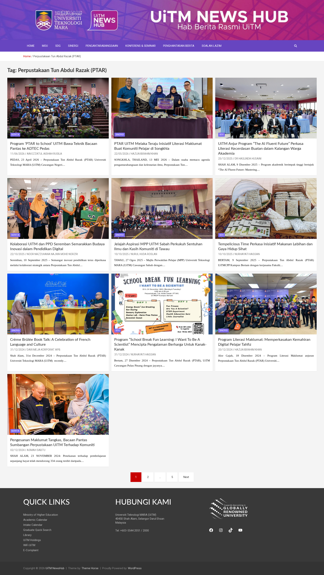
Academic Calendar (35, 520)
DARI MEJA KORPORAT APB (43, 349)
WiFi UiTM (29, 545)
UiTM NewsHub (55, 568)
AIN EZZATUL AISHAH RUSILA (44, 153)
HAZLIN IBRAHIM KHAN (144, 153)
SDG (58, 45)
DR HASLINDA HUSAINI (248, 158)
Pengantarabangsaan (102, 45)
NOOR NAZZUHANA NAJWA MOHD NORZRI (52, 254)
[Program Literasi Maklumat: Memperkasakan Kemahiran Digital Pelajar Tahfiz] (266, 304)
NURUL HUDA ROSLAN (144, 254)
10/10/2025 (121, 254)
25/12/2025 (225, 158)
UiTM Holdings (32, 540)
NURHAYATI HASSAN (247, 254)
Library (27, 535)
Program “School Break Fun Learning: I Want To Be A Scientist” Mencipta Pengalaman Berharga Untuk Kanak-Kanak (160, 344)
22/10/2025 (17, 254)
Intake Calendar (32, 525)
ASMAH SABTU (36, 450)
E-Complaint (30, 550)
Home (30, 45)
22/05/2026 (121, 153)
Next (186, 477)
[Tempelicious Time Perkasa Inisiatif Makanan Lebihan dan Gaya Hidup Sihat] (266, 208)
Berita (15, 134)
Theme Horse (90, 568)
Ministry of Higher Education (40, 514)
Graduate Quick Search (37, 530)
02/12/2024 (17, 450)
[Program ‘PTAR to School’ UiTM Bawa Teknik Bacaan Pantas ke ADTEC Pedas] (58, 108)
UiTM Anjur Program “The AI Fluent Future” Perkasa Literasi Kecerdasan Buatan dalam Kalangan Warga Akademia (260, 148)
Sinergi (73, 45)
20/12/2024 (225, 349)
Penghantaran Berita (178, 45)
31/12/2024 (17, 349)
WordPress (135, 568)
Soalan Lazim (211, 45)
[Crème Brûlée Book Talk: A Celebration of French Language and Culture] (58, 304)
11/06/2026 (17, 153)
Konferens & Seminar (140, 45)
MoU (45, 45)
